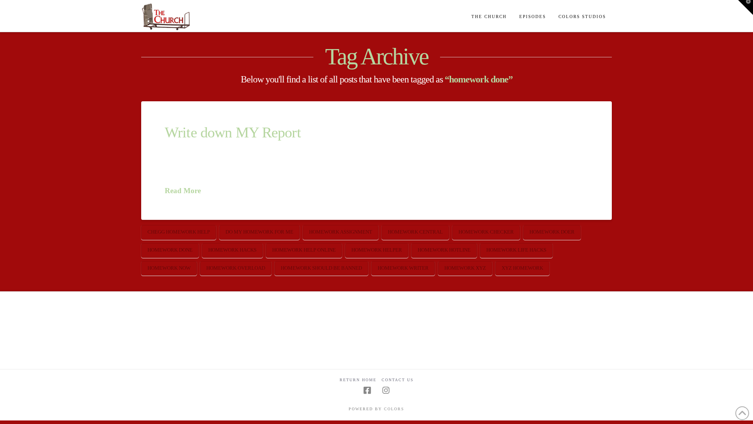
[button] (745, 7)
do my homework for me (259, 232)
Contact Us (398, 380)
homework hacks (232, 250)
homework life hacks (516, 250)
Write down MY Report (233, 132)
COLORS (394, 409)
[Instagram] (385, 390)
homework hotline (444, 250)
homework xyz (465, 268)
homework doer (552, 232)
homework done (170, 250)
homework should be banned (321, 268)
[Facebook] (367, 390)
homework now (169, 268)
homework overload (235, 268)
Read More (183, 190)
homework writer (403, 268)
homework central (415, 232)
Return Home (358, 380)
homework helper (376, 250)
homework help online (304, 250)
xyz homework (522, 268)
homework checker (486, 232)
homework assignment (340, 232)
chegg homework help (178, 232)
